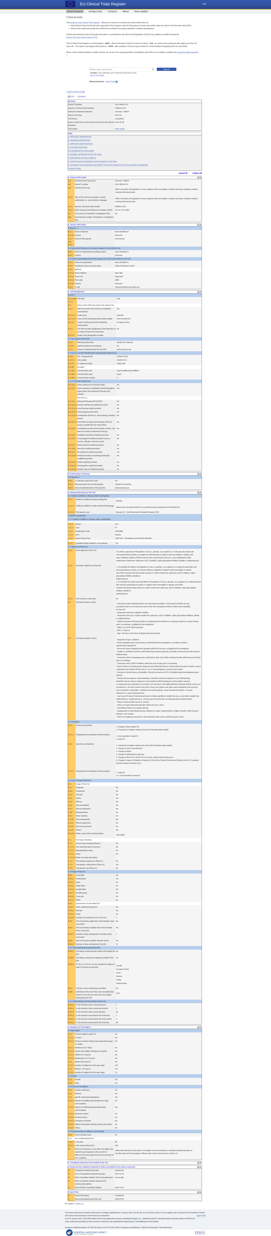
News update (141, 11)
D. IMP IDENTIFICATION (77, 147)
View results (120, 129)
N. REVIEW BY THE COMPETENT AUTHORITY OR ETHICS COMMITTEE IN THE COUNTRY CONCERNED (108, 165)
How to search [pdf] (97, 75)
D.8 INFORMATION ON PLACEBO (81, 151)
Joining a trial (95, 11)
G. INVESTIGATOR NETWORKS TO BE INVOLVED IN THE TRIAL (92, 162)
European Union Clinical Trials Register (85, 23)
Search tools (110, 82)
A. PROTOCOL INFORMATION (79, 137)
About (126, 11)
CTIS (140, 1219)
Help (204, 4)
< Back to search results (75, 92)
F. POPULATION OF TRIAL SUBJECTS (82, 158)
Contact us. (79, 1204)
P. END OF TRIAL (74, 169)
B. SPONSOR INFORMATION (79, 140)
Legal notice (201, 1216)
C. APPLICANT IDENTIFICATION (80, 144)
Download (81, 96)
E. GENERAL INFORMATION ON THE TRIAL (85, 155)
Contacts (112, 11)
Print (72, 96)
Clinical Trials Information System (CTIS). (82, 37)
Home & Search (75, 11)
